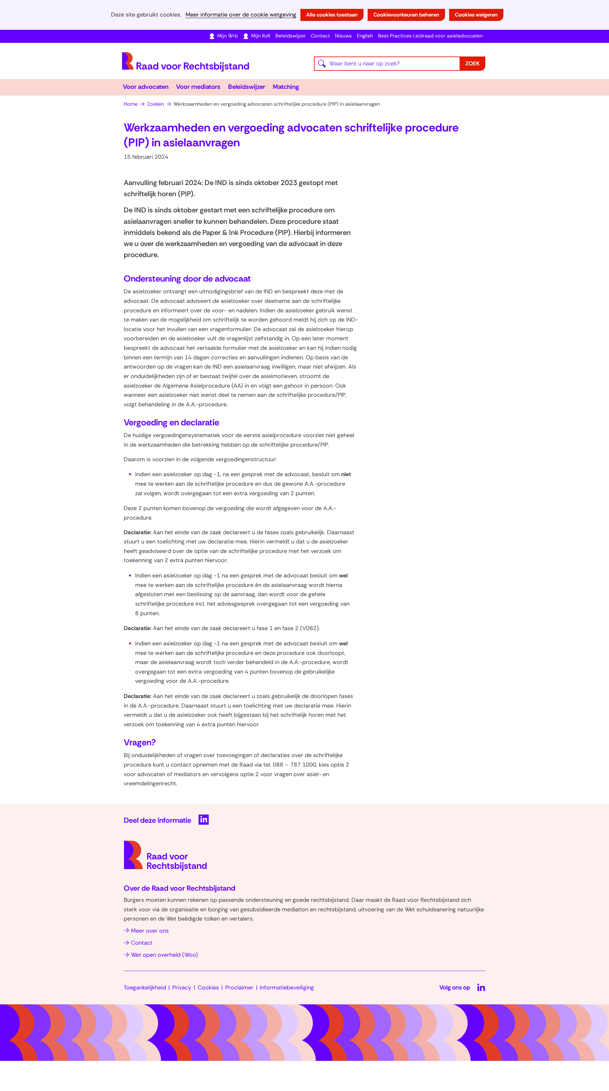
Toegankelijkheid (145, 987)
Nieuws (343, 35)
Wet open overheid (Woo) (164, 955)
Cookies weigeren (476, 14)
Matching (286, 87)
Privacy (181, 987)
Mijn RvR (260, 35)
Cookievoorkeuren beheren (406, 14)
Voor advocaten (145, 87)
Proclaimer (239, 987)
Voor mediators (198, 87)
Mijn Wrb (227, 35)
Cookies (208, 987)
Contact (320, 35)
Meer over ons (150, 931)
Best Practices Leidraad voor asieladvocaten (430, 35)
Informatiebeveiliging (287, 987)
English (365, 35)
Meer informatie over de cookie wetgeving (241, 15)
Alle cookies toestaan (332, 14)
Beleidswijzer (290, 35)
